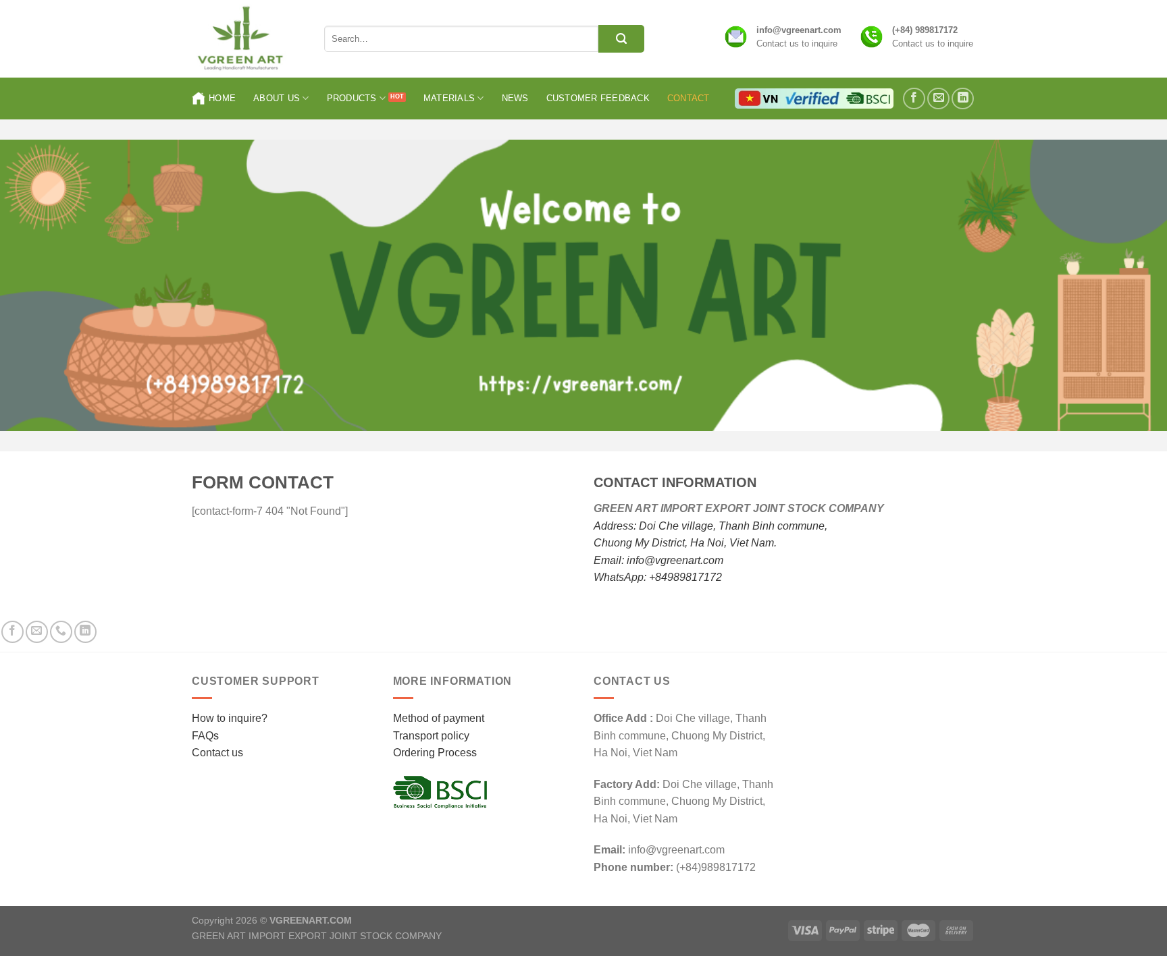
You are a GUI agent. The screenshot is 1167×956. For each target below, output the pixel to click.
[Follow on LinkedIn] (963, 99)
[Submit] (621, 39)
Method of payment (438, 718)
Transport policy (431, 735)
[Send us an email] (938, 99)
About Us (276, 98)
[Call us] (61, 632)
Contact (688, 98)
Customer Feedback (598, 98)
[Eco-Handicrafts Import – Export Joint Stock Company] (248, 39)
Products (352, 98)
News (515, 98)
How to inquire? (229, 718)
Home (222, 98)
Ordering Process (435, 752)
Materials (449, 98)
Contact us (217, 752)
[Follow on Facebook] (914, 99)
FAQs (205, 735)
